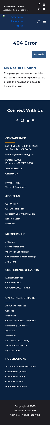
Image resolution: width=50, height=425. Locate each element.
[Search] (38, 21)
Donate (20, 6)
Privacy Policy (12, 183)
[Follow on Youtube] (43, 9)
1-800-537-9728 (13, 168)
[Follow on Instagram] (43, 4)
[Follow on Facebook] (39, 4)
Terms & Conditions (15, 187)
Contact (24, 10)
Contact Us (11, 173)
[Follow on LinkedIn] (39, 9)
